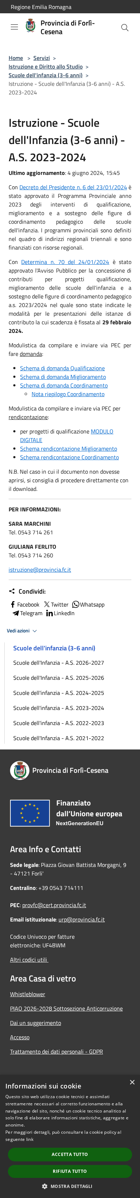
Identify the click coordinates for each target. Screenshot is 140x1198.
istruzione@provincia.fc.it (40, 569)
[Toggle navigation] (14, 27)
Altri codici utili (29, 959)
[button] (69, 1186)
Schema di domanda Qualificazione (62, 368)
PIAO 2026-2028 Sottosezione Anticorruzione (66, 1008)
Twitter (60, 604)
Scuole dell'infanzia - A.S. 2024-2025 (58, 692)
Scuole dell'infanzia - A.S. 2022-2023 (58, 723)
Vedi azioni (19, 631)
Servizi (41, 58)
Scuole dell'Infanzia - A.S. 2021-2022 (58, 738)
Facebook (28, 604)
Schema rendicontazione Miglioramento (68, 448)
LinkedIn (64, 613)
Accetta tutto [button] (70, 1154)
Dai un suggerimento (35, 1022)
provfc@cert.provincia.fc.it (54, 905)
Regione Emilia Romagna (41, 7)
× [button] (132, 1082)
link (29, 1139)
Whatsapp (92, 604)
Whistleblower (27, 994)
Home (16, 58)
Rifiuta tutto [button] (70, 1171)
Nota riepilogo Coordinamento (68, 394)
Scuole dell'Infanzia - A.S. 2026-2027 (58, 662)
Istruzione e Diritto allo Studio (46, 66)
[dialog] (70, 1136)
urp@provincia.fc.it (82, 919)
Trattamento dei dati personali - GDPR (56, 1051)
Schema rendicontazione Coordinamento (69, 457)
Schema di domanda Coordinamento (64, 385)
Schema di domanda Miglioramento (63, 376)
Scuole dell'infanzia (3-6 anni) (46, 75)
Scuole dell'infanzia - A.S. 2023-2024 (58, 708)
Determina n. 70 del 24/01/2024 (65, 261)
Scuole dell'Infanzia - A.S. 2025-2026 (58, 677)
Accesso (19, 1037)
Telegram (31, 613)
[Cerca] (125, 27)
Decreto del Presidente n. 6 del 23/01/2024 (73, 187)
